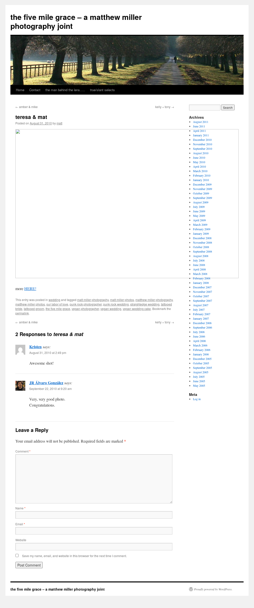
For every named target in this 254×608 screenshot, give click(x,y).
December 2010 (202, 140)
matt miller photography (93, 300)
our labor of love (57, 304)
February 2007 (201, 314)
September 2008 (202, 251)
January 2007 (201, 318)
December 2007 (202, 287)
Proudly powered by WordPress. (213, 589)
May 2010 (199, 162)
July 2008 (199, 260)
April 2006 (199, 341)
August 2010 (200, 153)
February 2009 (201, 229)
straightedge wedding (144, 304)
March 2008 (200, 274)
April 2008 (199, 269)
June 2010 (199, 157)
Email (20, 524)
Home (20, 89)
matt (59, 123)
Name (20, 508)
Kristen (35, 346)
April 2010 (199, 166)
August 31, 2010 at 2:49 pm (47, 352)
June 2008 (199, 265)
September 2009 (202, 198)
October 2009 (201, 193)
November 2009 (202, 189)
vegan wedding (110, 308)
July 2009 (199, 207)
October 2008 (201, 247)
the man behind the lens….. (65, 89)
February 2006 (201, 350)
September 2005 (202, 368)
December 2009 (202, 184)
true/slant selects (102, 89)
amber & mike (26, 107)
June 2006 (199, 336)
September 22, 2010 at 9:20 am (50, 388)
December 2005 (202, 359)
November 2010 (202, 144)
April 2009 (199, 220)
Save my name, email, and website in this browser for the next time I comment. (74, 556)
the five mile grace (58, 308)
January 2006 (201, 354)
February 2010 (201, 175)
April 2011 (199, 131)
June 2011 (199, 126)
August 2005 (200, 372)
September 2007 (202, 301)
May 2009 (199, 216)
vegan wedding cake (137, 308)
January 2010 (201, 180)
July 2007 (199, 309)
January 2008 (201, 283)
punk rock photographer (86, 304)
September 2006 (202, 327)
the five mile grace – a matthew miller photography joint (76, 21)
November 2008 (202, 242)
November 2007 (202, 292)
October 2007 (201, 296)
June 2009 (199, 211)
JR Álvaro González (46, 382)
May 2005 (199, 385)
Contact (34, 89)
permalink (22, 313)
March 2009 (200, 225)
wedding (54, 300)
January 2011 (201, 135)
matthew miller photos (30, 304)
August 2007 (200, 305)
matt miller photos (122, 300)
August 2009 (200, 202)
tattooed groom (34, 308)
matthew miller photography (154, 300)
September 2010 (202, 149)
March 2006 (200, 345)
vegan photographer (85, 308)
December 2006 (202, 323)
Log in (197, 399)
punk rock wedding (116, 304)
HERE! (30, 288)
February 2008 (201, 278)
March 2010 (200, 171)
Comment (23, 451)
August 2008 (200, 256)
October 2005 (201, 363)
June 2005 (199, 381)
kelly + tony (164, 107)
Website (20, 540)
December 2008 (202, 238)
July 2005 (199, 377)
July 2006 (199, 332)
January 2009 (201, 233)
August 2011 (200, 122)
